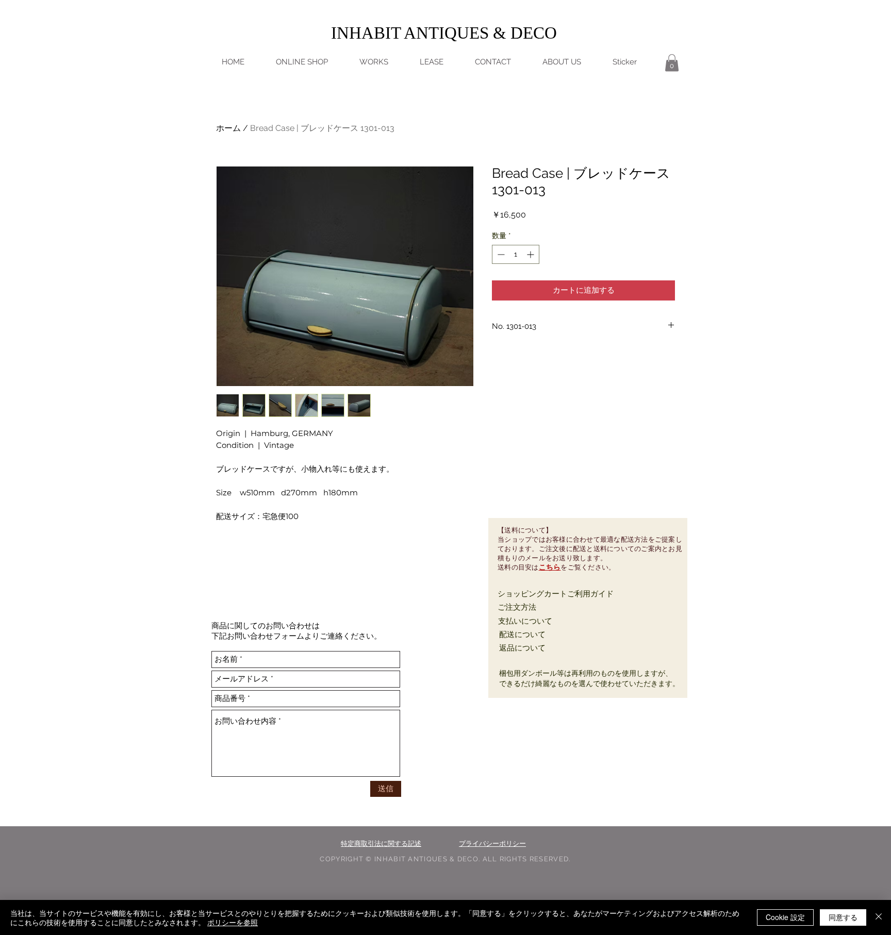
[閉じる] (878, 917)
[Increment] (531, 254)
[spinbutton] (515, 254)
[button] (672, 62)
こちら (550, 567)
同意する (843, 917)
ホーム (228, 128)
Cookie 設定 (785, 917)
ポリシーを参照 (232, 922)
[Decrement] (499, 254)
